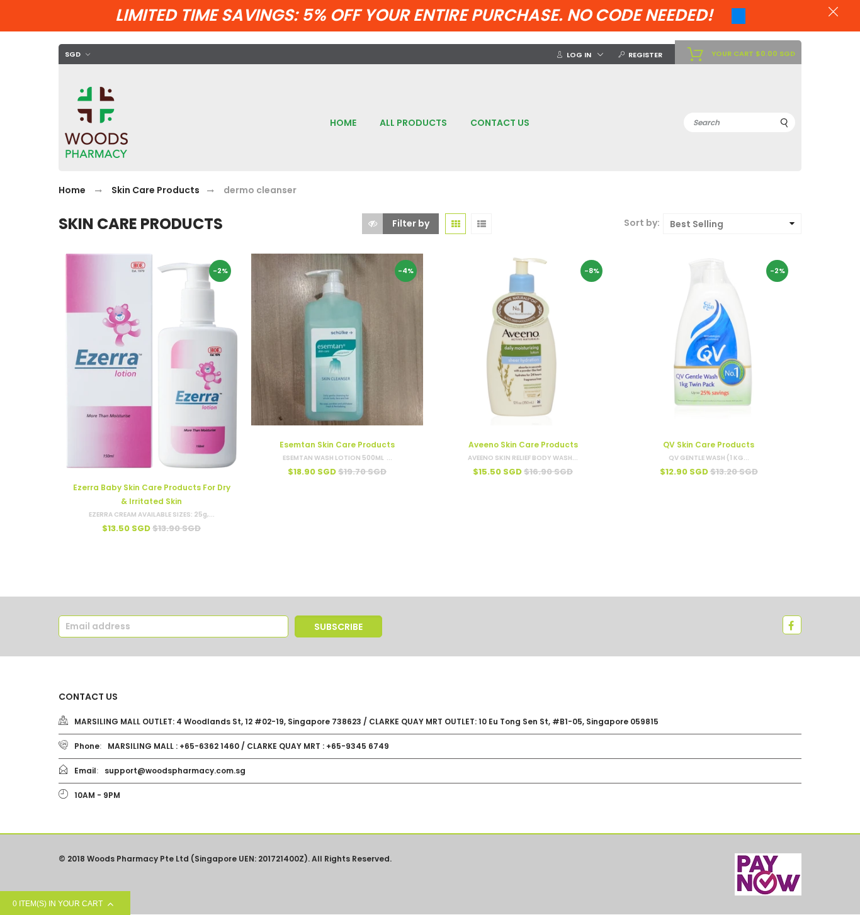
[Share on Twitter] (81, 323)
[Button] (108, 555)
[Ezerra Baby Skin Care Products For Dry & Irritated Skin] (151, 361)
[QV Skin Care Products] (709, 339)
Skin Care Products (155, 190)
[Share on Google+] (80, 350)
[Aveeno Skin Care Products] (523, 339)
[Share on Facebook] (80, 309)
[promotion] (833, 13)
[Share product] (76, 289)
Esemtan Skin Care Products (337, 444)
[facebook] (792, 624)
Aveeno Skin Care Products (523, 444)
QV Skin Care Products (708, 444)
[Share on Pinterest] (80, 336)
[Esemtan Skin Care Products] (337, 339)
